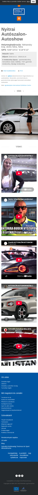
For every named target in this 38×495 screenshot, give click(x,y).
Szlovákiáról (6, 415)
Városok (3, 428)
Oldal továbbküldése (9, 71)
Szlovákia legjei (5, 381)
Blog (3, 443)
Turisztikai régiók (6, 388)
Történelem (4, 422)
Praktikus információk (7, 432)
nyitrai (10, 76)
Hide (33, 1)
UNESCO (3, 384)
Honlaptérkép (12, 453)
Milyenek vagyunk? (6, 424)
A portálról (22, 453)
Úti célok (5, 377)
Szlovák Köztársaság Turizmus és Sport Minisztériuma (15, 447)
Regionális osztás (6, 426)
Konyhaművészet (6, 408)
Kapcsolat (23, 457)
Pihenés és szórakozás (7, 402)
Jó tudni (4, 440)
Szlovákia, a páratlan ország (9, 386)
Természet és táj (6, 397)
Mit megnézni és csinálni (11, 393)
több (19, 91)
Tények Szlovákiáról (7, 420)
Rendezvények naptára (9, 437)
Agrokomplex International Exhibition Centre (18, 85)
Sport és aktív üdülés (7, 406)
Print (21, 71)
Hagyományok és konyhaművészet (11, 410)
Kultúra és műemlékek (8, 399)
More (28, 1)
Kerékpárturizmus (6, 404)
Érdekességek (5, 430)
